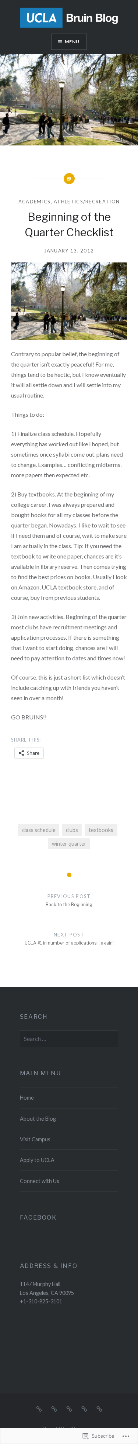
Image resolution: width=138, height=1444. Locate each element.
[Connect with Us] (99, 1408)
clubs (72, 830)
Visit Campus (35, 1139)
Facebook (38, 1217)
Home (27, 1097)
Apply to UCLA (37, 1160)
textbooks (101, 830)
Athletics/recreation (87, 201)
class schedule (39, 830)
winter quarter (69, 843)
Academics (34, 201)
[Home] (39, 1408)
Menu (72, 41)
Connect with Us (39, 1181)
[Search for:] (69, 1039)
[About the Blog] (54, 1408)
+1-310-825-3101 (41, 1301)
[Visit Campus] (69, 1408)
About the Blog (38, 1118)
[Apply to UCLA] (84, 1408)
